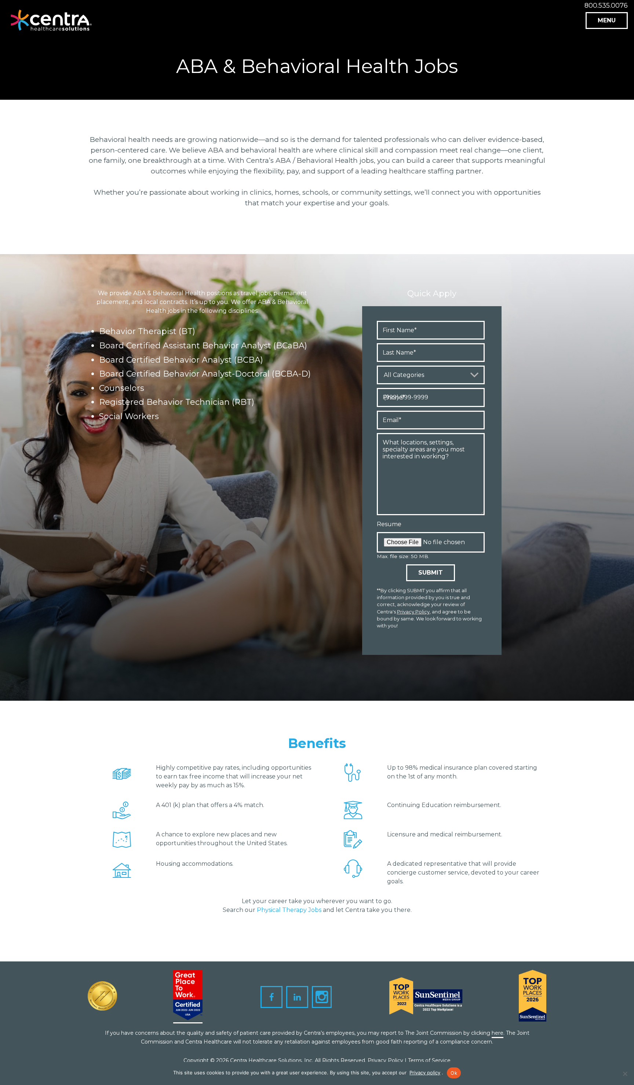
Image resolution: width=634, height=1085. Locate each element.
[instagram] (322, 997)
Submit (430, 572)
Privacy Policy (413, 612)
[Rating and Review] (188, 996)
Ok (454, 1073)
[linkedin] (297, 997)
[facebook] (271, 997)
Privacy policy (424, 1072)
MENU (607, 20)
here (497, 1033)
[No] (624, 1073)
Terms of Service (429, 1060)
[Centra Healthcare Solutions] (51, 22)
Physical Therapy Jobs (289, 909)
